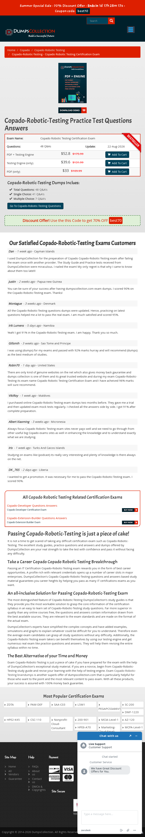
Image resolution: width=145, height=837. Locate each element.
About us (36, 772)
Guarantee (14, 778)
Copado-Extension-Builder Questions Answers (37, 518)
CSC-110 (35, 720)
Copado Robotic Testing (49, 50)
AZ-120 (129, 720)
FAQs (35, 766)
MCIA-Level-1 (109, 720)
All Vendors (13, 772)
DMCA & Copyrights (37, 788)
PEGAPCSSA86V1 (109, 709)
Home (11, 50)
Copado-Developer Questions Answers (32, 505)
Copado (25, 50)
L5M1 (81, 704)
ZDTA (10, 704)
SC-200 (129, 704)
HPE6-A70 (84, 727)
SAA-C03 (59, 704)
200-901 (83, 720)
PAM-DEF (36, 704)
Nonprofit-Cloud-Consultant (59, 724)
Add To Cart (118, 154)
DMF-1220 (131, 712)
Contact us (37, 780)
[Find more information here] (109, 783)
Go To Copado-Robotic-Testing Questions (35, 206)
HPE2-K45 (13, 720)
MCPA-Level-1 (133, 727)
